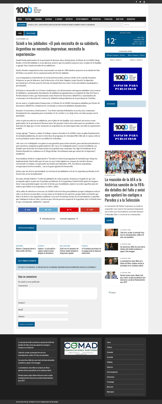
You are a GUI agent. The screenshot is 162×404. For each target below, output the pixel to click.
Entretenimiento (82, 19)
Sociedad (48, 19)
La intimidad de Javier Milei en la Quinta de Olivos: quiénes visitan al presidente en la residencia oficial (132, 263)
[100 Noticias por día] (36, 10)
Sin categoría (65, 246)
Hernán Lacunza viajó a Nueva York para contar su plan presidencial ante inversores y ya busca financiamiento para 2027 (132, 278)
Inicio (20, 19)
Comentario (23, 285)
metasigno (55, 402)
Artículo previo (48, 218)
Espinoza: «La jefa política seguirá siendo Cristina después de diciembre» (46, 250)
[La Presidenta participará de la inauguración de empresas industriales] (92, 243)
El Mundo (58, 19)
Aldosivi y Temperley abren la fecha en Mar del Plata (26, 249)
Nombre (21, 303)
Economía (38, 19)
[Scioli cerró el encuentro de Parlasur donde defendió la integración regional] (70, 243)
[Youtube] (144, 1)
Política (28, 19)
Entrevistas (96, 19)
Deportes (69, 19)
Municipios (131, 19)
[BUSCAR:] (134, 24)
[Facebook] (136, 1)
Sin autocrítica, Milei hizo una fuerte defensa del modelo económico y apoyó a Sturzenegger (132, 249)
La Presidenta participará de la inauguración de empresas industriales (91, 250)
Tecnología (108, 19)
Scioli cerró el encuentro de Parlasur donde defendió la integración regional (69, 250)
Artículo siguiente (67, 218)
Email (20, 309)
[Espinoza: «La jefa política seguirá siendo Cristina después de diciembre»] (48, 243)
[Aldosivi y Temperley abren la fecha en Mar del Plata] (26, 243)
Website (21, 316)
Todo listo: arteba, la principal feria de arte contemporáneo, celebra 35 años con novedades (132, 234)
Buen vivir (120, 19)
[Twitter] (140, 1)
